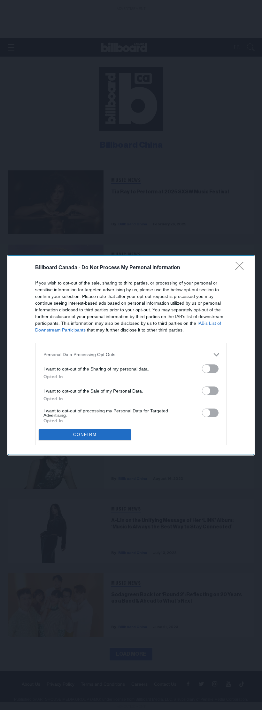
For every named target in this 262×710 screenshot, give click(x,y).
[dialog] (131, 355)
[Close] (241, 268)
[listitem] (131, 354)
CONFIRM (85, 434)
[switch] (210, 368)
